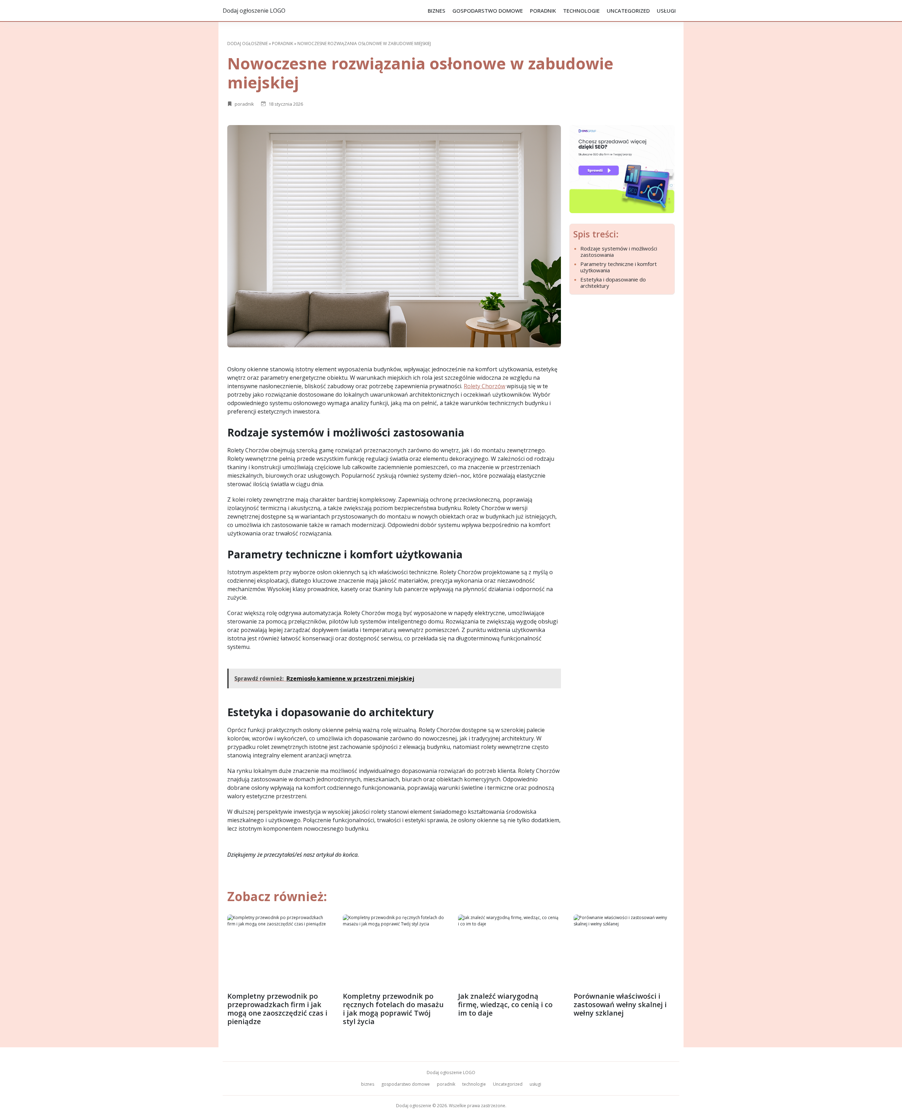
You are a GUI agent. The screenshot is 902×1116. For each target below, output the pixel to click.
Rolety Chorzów (484, 386)
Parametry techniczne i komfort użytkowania (618, 267)
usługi (666, 10)
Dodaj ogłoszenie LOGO (254, 10)
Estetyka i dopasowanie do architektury (613, 282)
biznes (436, 10)
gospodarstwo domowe (487, 10)
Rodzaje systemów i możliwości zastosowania (618, 251)
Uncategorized (628, 10)
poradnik (543, 10)
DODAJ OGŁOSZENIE (247, 43)
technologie (581, 10)
